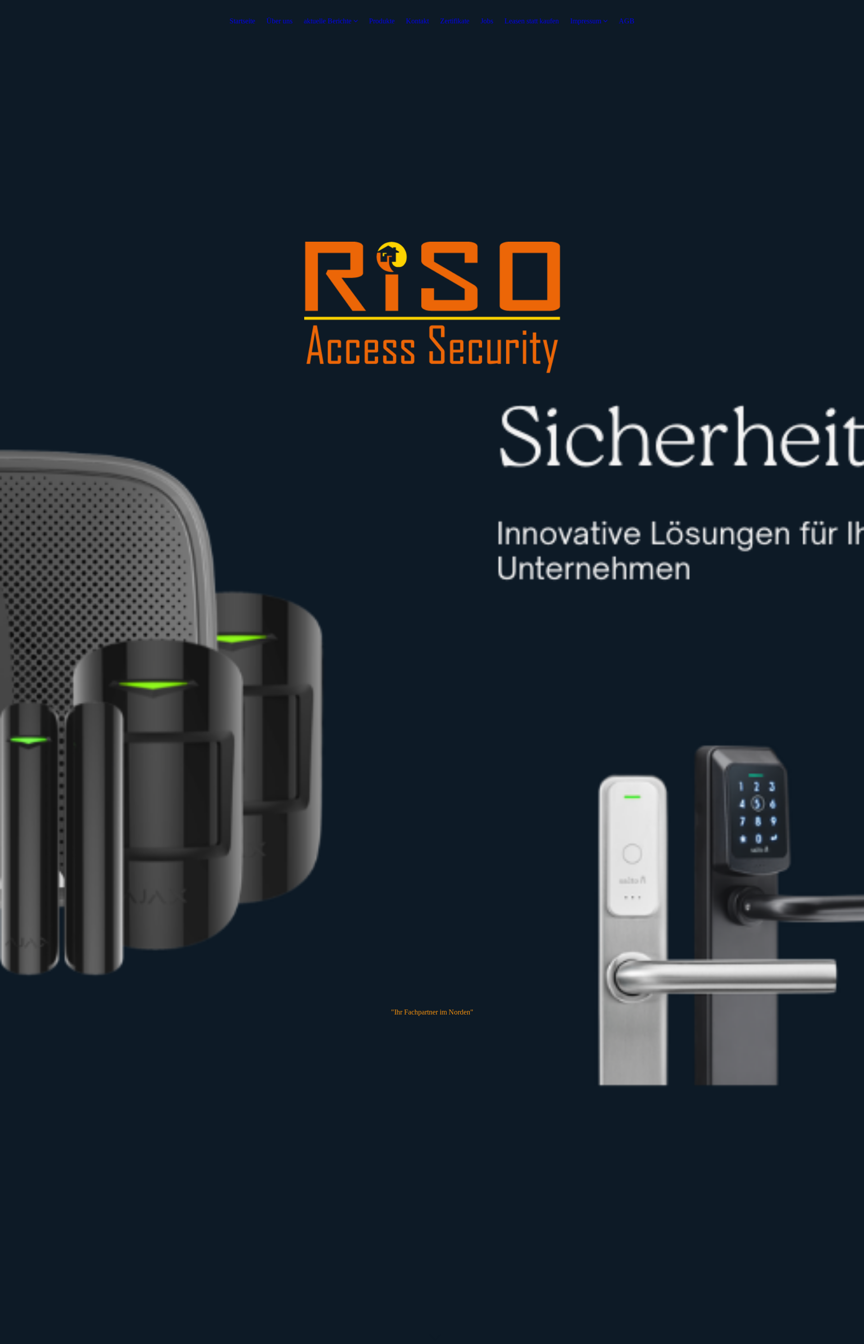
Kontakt (417, 21)
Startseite (242, 21)
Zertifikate (454, 21)
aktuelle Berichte (327, 21)
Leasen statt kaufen (531, 21)
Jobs (487, 21)
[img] (432, 672)
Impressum (585, 21)
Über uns (279, 21)
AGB (626, 21)
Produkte (382, 21)
